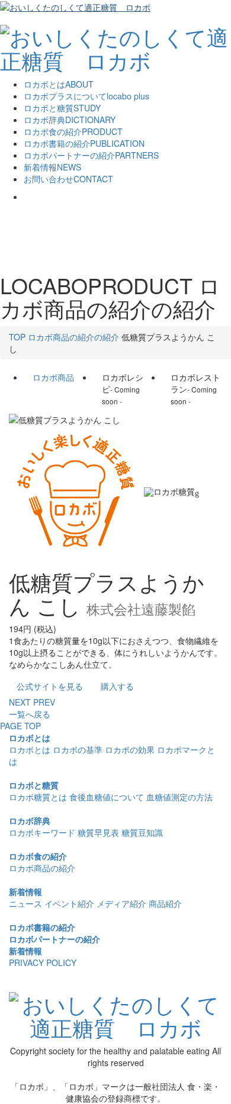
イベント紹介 (69, 903)
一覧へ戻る (29, 714)
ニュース (25, 903)
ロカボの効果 (130, 749)
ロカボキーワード (42, 832)
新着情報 (25, 891)
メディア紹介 (121, 903)
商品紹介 (165, 903)
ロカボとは (29, 737)
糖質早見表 (98, 832)
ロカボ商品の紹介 (42, 868)
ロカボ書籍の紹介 (42, 927)
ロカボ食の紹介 (38, 856)
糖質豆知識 (142, 832)
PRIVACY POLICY (42, 962)
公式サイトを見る (50, 686)
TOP (17, 337)
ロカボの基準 (77, 749)
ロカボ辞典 (29, 820)
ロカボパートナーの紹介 (54, 939)
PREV (44, 702)
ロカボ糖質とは (38, 797)
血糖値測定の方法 (179, 797)
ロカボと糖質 (34, 785)
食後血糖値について (106, 797)
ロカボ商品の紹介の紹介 (73, 337)
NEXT (20, 702)
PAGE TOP (20, 726)
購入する (117, 686)
